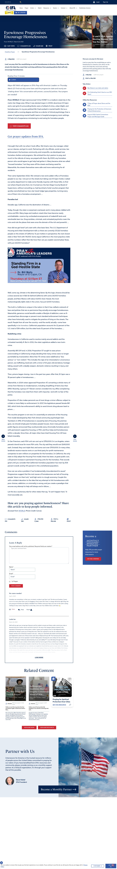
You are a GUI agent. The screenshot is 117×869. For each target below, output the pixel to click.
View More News (29, 727)
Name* (11, 567)
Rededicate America (84, 8)
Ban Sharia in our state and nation (98, 88)
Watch (39, 8)
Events (55, 8)
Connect (63, 8)
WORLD (22, 511)
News (21, 8)
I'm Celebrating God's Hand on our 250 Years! (100, 93)
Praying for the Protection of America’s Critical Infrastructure (99, 110)
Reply (22, 609)
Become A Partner (93, 559)
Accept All (111, 866)
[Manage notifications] (113, 865)
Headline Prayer (10, 52)
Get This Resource (59, 705)
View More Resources (47, 727)
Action (32, 8)
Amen (13, 609)
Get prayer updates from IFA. (26, 136)
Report (28, 609)
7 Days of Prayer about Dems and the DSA (99, 104)
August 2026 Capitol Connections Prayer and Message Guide (98, 115)
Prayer (26, 8)
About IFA (72, 8)
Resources (46, 8)
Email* (11, 573)
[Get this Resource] (62, 687)
